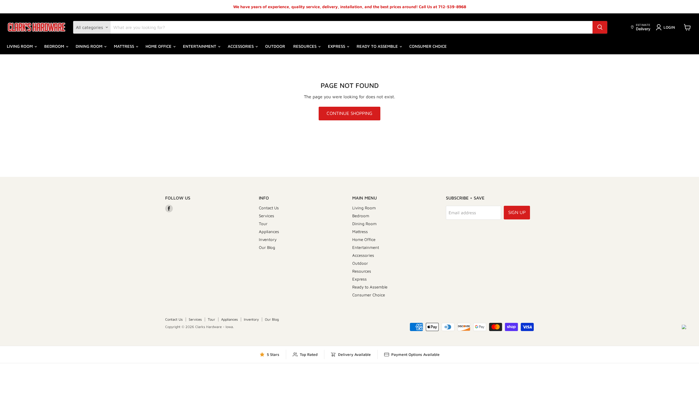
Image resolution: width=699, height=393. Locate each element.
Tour (263, 223)
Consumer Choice (428, 46)
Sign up (517, 212)
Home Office (159, 46)
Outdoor (275, 46)
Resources (305, 46)
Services (266, 215)
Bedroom (54, 46)
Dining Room (89, 46)
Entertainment (200, 46)
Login (669, 27)
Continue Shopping (349, 113)
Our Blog (267, 247)
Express (337, 46)
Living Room (20, 46)
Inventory (268, 239)
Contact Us (269, 208)
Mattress (124, 46)
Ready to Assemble (378, 46)
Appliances (269, 231)
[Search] (600, 27)
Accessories (241, 46)
